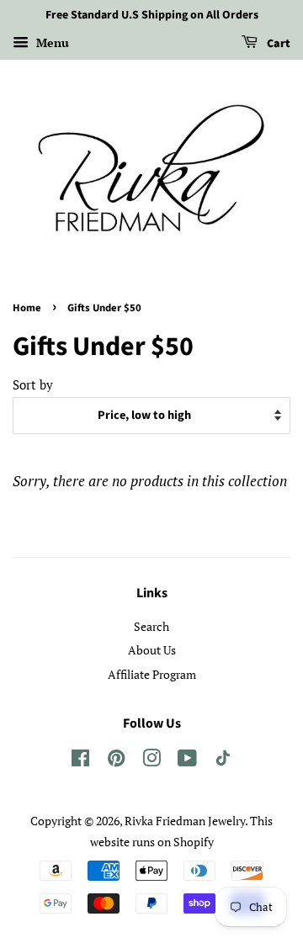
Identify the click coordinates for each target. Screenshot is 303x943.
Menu (51, 42)
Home (27, 307)
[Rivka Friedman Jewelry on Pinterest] (116, 761)
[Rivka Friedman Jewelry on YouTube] (187, 761)
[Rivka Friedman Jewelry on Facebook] (80, 761)
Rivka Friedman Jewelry (185, 821)
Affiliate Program (152, 674)
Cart (277, 43)
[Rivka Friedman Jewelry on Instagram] (151, 761)
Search (151, 626)
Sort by (33, 384)
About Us (152, 650)
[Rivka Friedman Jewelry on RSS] (223, 761)
